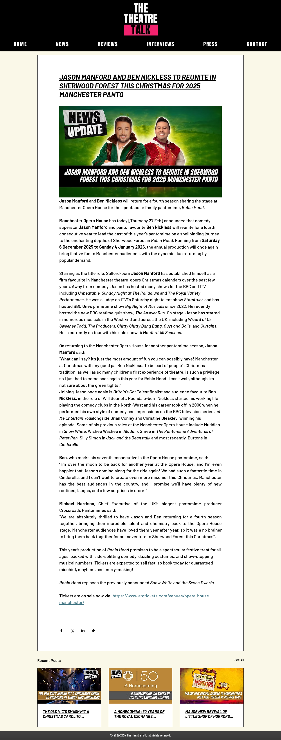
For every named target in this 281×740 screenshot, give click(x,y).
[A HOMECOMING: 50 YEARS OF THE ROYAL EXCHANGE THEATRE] (140, 686)
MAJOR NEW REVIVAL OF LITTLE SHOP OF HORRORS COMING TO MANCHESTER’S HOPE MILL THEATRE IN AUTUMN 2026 (208, 714)
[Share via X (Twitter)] (72, 630)
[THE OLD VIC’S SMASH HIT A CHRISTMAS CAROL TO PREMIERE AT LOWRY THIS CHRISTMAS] (69, 686)
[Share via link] (94, 630)
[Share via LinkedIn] (83, 630)
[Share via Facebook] (61, 630)
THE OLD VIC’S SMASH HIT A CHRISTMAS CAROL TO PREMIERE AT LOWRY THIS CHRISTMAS (66, 714)
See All (239, 660)
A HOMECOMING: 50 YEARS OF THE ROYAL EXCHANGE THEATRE (139, 714)
